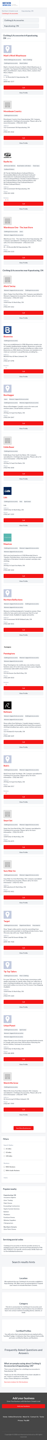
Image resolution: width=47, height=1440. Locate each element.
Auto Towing (8, 1200)
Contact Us (34, 1417)
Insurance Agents (10, 1197)
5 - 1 (6, 200)
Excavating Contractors (12, 1206)
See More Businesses (23, 1128)
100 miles (9, 1156)
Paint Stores (8, 1203)
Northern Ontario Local (10, 11)
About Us (26, 1417)
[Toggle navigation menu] (44, 4)
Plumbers (7, 1214)
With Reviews (10, 1167)
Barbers (6, 1212)
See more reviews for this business (16, 1382)
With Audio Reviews (13, 1170)
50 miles (8, 1152)
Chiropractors (8, 1223)
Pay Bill (26, 1420)
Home (5, 1417)
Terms (41, 1417)
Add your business (23, 1406)
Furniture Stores (9, 1217)
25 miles (8, 1149)
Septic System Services (12, 1209)
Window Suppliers (10, 1220)
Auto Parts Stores (10, 1229)
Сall (23, 87)
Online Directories (15, 1417)
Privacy (20, 1420)
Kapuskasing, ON (27, 11)
